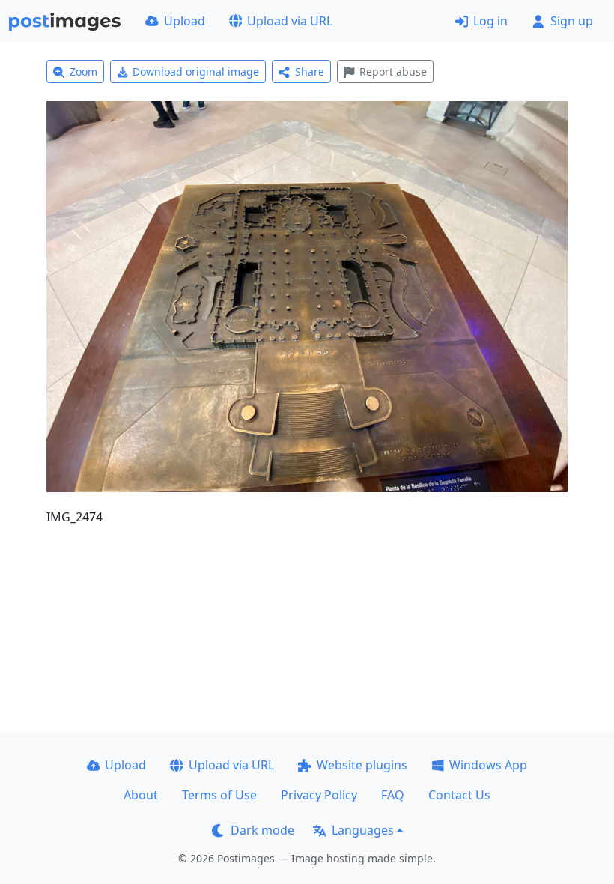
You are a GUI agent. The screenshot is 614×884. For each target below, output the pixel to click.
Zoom (83, 71)
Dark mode (262, 830)
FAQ (392, 795)
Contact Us (459, 795)
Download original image (196, 71)
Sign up (571, 21)
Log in (490, 21)
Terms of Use (219, 795)
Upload (184, 21)
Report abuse (393, 71)
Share (309, 71)
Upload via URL (289, 21)
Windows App (488, 765)
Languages (363, 830)
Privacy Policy (319, 795)
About (141, 795)
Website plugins (362, 765)
